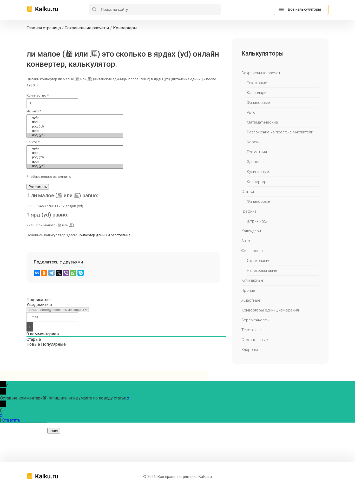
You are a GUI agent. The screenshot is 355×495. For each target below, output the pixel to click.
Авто (251, 112)
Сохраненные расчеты (262, 73)
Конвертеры (258, 181)
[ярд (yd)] (75, 135)
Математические (262, 122)
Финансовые (258, 102)
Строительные (254, 339)
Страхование (259, 260)
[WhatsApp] (73, 273)
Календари (256, 92)
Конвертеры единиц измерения (270, 310)
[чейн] (75, 118)
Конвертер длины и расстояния (104, 235)
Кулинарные (258, 171)
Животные (250, 300)
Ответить (11, 420)
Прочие (248, 290)
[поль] (75, 122)
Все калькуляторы (304, 9)
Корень (253, 142)
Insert (53, 431)
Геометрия (257, 152)
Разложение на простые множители (280, 132)
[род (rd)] (75, 126)
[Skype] (80, 273)
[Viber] (66, 273)
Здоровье (250, 349)
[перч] (75, 131)
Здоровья (256, 161)
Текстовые (257, 82)
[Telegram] (51, 273)
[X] (59, 273)
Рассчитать (38, 187)
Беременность (255, 320)
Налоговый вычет (263, 270)
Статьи (247, 191)
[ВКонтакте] (37, 273)
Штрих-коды (257, 221)
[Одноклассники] (44, 273)
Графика (249, 211)
